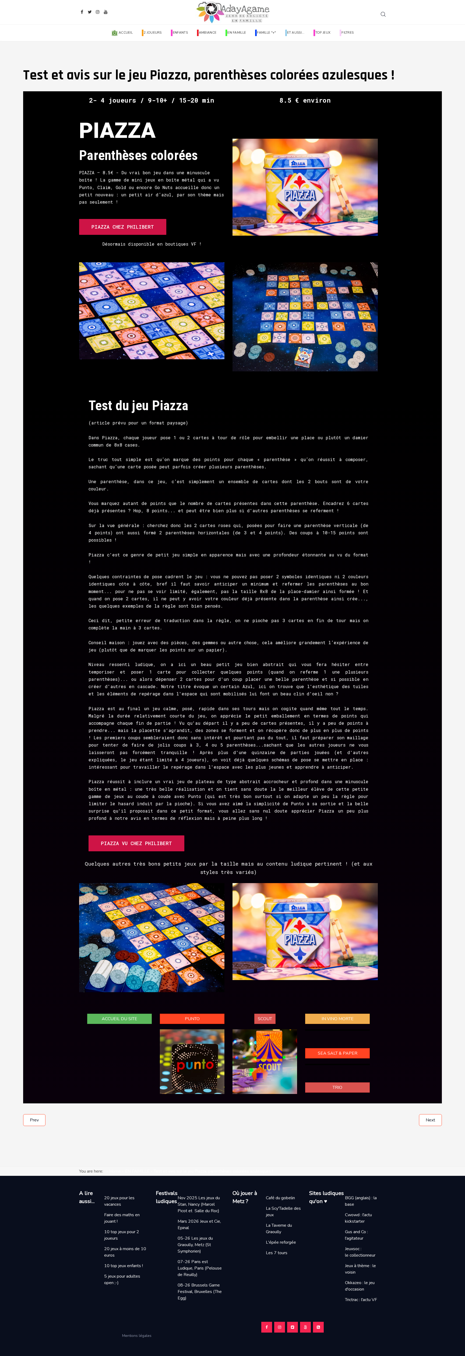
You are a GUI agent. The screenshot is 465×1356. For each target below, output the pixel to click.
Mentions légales (139, 1335)
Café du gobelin (280, 1198)
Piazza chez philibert (122, 227)
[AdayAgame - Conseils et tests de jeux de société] (232, 12)
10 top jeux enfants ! (123, 1266)
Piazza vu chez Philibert (136, 843)
